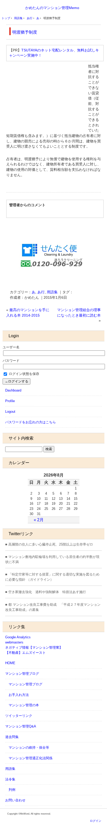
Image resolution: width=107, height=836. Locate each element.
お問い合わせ (15, 800)
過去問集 (12, 737)
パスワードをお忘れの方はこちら (30, 422)
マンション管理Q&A (20, 726)
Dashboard (13, 390)
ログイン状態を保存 (23, 374)
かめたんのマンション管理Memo (52, 8)
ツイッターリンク (18, 716)
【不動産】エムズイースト (25, 653)
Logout (10, 411)
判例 (12, 790)
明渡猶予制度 (24, 32)
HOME (10, 663)
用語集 (52, 292)
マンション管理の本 (24, 705)
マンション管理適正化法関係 (30, 758)
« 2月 (39, 520)
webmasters (14, 642)
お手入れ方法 (19, 695)
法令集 (10, 779)
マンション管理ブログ (22, 674)
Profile (10, 401)
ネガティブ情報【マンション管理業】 (34, 647)
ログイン (95, 820)
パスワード (11, 361)
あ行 (41, 292)
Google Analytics (18, 637)
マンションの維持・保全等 (29, 747)
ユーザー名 (11, 347)
